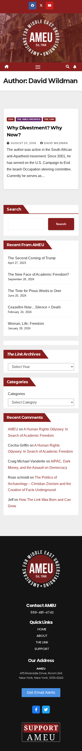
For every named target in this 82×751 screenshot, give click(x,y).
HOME (41, 629)
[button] (67, 67)
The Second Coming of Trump (32, 258)
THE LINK (42, 642)
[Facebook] (36, 709)
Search (14, 209)
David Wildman (56, 143)
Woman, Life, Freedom (26, 323)
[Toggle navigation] (38, 67)
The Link (49, 119)
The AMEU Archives (28, 119)
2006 (10, 119)
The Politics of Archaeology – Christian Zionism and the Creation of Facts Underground (39, 484)
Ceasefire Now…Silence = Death (34, 307)
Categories (16, 394)
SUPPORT (42, 648)
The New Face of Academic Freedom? (38, 274)
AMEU (13, 429)
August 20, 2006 (24, 143)
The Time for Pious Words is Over (34, 291)
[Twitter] (46, 709)
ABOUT (42, 635)
